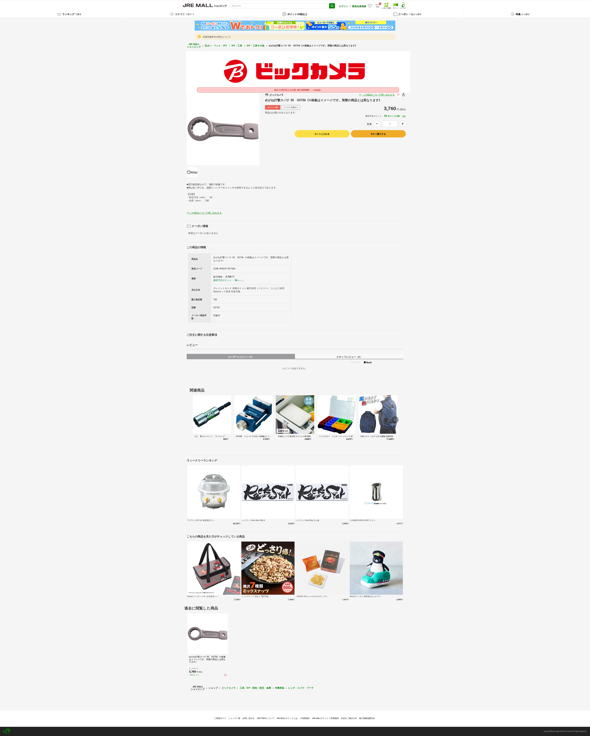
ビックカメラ (229, 688)
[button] (395, 420)
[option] (223, 128)
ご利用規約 (305, 718)
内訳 (404, 116)
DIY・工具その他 (256, 45)
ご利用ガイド (220, 718)
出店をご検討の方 (349, 718)
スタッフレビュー (349, 356)
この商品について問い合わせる (378, 95)
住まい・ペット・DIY (216, 45)
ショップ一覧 (234, 718)
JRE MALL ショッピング (194, 45)
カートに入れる (322, 134)
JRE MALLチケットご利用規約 (325, 718)
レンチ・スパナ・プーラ (301, 688)
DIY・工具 (237, 45)
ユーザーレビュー (241, 356)
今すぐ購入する (378, 134)
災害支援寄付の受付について (217, 37)
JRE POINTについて (265, 718)
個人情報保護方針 (367, 718)
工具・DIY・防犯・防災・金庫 (255, 688)
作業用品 (279, 688)
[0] (377, 6)
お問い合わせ (248, 718)
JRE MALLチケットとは (286, 718)
